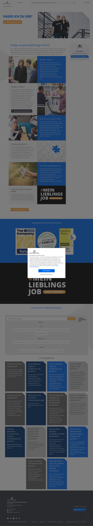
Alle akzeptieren (46, 270)
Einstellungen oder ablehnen (46, 274)
